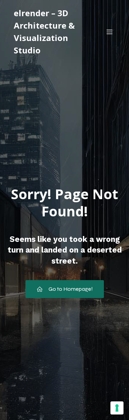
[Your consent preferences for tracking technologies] (116, 407)
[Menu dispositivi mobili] (109, 32)
